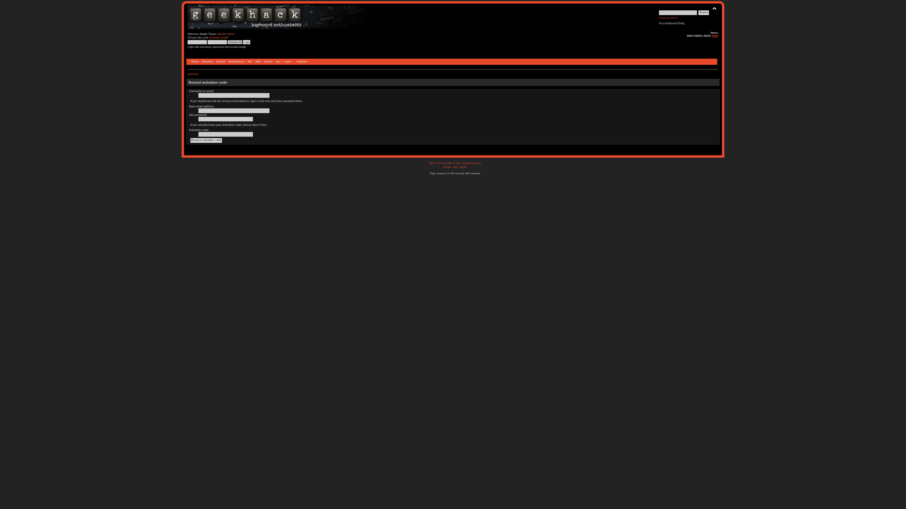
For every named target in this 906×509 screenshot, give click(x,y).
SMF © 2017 (454, 163)
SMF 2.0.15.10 (437, 163)
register (230, 34)
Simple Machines (471, 163)
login (219, 34)
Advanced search (668, 17)
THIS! (715, 35)
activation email (217, 37)
